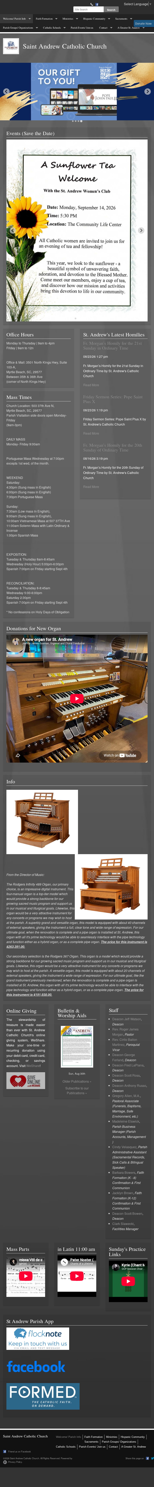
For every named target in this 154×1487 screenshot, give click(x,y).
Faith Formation (44, 18)
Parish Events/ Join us (82, 27)
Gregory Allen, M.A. (126, 1095)
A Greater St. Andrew (129, 27)
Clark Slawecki (123, 1223)
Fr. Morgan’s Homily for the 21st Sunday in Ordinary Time (112, 345)
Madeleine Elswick (125, 1121)
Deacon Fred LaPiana (128, 1065)
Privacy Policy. (15, 1461)
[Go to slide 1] (73, 121)
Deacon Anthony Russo (129, 1085)
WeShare (33, 1065)
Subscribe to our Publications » (77, 1090)
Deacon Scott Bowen (127, 1213)
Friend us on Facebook (19, 1451)
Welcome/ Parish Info (14, 18)
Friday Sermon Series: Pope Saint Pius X (113, 399)
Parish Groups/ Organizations (18, 27)
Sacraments (121, 18)
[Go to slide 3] (78, 121)
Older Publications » (77, 1081)
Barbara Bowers (123, 1172)
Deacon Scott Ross (126, 1075)
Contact (103, 27)
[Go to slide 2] (75, 121)
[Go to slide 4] (81, 121)
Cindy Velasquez (124, 1147)
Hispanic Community (94, 18)
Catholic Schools (52, 27)
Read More (91, 385)
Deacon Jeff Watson (126, 1019)
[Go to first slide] (147, 91)
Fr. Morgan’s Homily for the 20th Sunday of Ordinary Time (112, 447)
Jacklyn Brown (122, 1193)
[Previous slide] (6, 91)
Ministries (68, 18)
